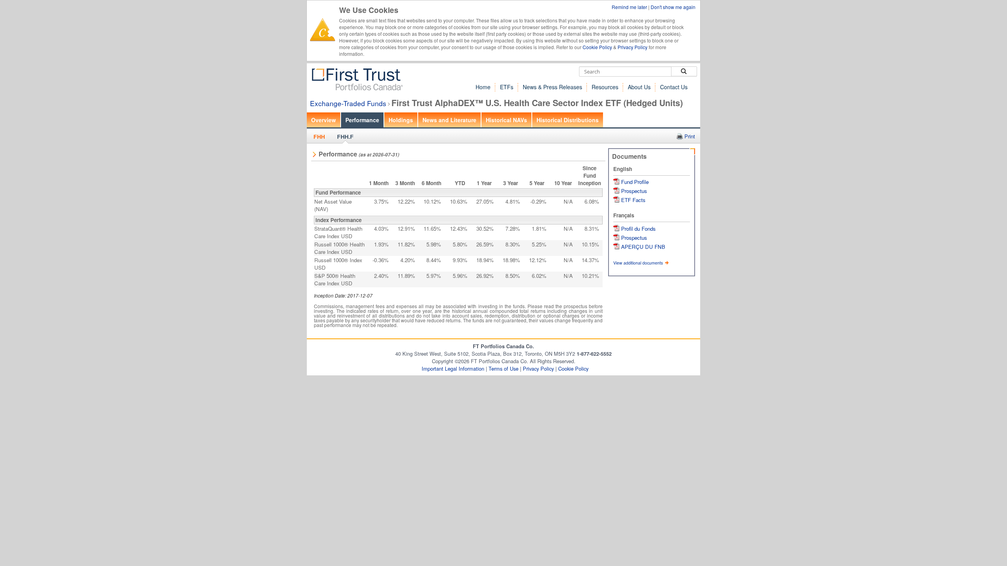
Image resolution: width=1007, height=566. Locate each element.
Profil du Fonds (638, 228)
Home (483, 87)
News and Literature (449, 120)
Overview (323, 120)
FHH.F (345, 137)
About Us (639, 87)
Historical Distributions (568, 120)
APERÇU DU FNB (643, 246)
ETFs (506, 87)
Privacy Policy (632, 47)
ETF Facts (633, 200)
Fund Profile (635, 182)
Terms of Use (503, 368)
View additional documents (638, 263)
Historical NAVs (506, 120)
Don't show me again (673, 7)
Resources (605, 87)
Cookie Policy (597, 47)
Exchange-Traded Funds (348, 103)
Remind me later (630, 7)
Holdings (401, 120)
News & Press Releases (552, 87)
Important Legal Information (453, 368)
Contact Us (674, 87)
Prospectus (634, 191)
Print (689, 136)
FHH (319, 137)
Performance (362, 120)
